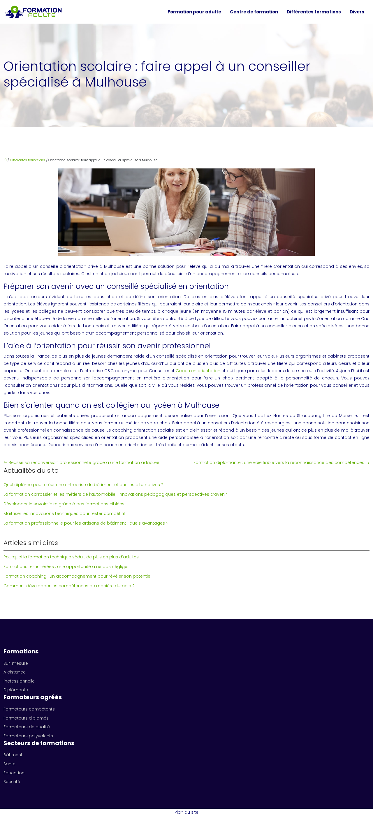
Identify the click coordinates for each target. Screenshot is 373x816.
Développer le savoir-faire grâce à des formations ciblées (63, 504)
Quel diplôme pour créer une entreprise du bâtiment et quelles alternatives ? (83, 485)
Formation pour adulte (194, 12)
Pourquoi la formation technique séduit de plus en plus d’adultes (71, 557)
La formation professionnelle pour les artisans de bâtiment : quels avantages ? (85, 523)
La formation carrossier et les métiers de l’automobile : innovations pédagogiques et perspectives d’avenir (115, 494)
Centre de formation (254, 12)
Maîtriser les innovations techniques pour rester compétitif (64, 513)
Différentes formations (314, 12)
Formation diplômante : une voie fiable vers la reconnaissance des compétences (278, 462)
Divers (357, 12)
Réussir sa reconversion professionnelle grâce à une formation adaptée (84, 462)
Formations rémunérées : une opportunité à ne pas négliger (66, 566)
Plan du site (186, 812)
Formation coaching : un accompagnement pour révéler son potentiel (77, 576)
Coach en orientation (198, 371)
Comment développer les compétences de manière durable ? (69, 586)
